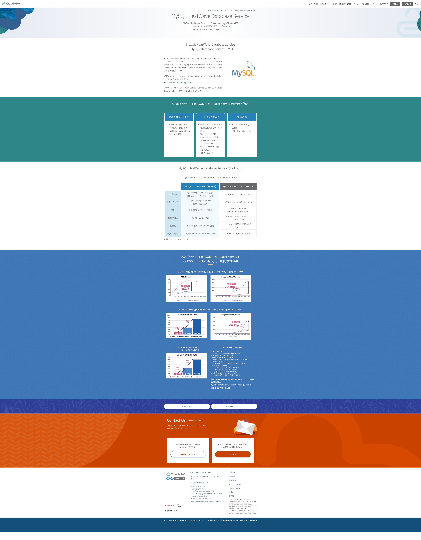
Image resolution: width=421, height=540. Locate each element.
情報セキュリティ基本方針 (248, 520)
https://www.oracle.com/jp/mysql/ (178, 82)
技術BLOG (232, 480)
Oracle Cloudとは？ (321, 4)
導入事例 (232, 476)
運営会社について (213, 520)
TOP (209, 10)
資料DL (231, 496)
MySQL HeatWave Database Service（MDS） (206, 476)
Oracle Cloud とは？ (220, 10)
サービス (357, 4)
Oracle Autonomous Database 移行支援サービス (207, 502)
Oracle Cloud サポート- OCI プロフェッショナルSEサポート (202, 490)
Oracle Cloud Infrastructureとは (201, 472)
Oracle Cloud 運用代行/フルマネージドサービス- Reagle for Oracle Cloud (206, 495)
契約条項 (232, 472)
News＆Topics (234, 488)
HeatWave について (234, 406)
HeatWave (194, 479)
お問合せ (232, 454)
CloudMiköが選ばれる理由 (341, 4)
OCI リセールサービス (198, 486)
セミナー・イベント (236, 484)
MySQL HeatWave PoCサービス (201, 499)
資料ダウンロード (188, 454)
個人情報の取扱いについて (229, 520)
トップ (309, 4)
